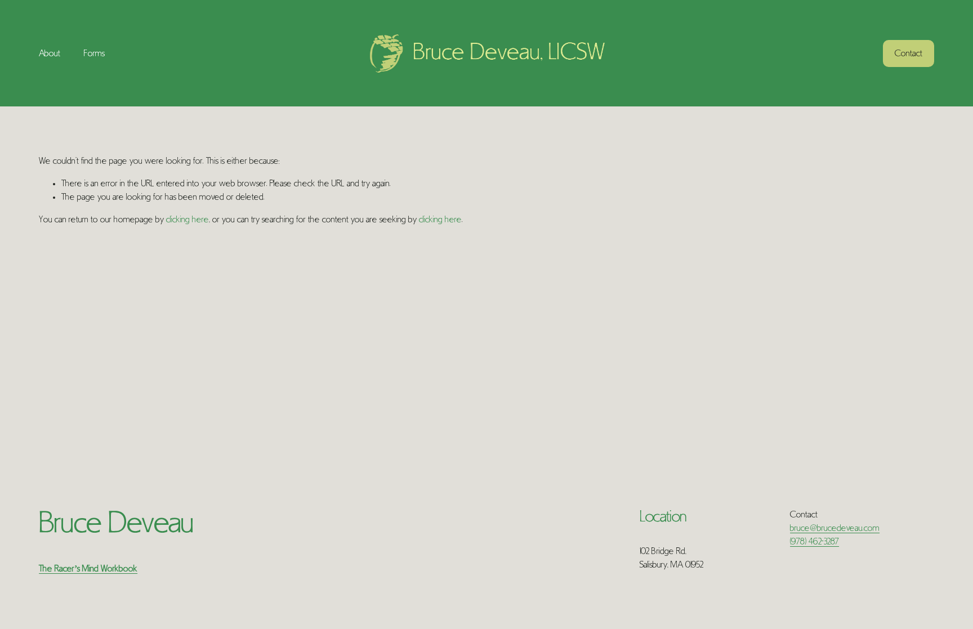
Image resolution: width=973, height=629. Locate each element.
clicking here (187, 219)
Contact (908, 53)
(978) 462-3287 (814, 541)
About (49, 53)
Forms (94, 53)
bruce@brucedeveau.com (835, 528)
